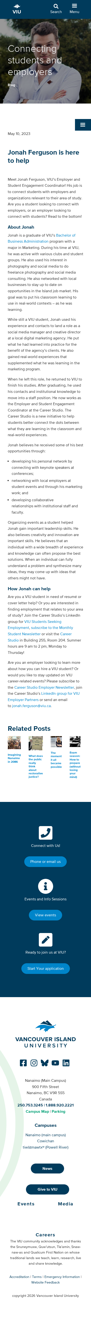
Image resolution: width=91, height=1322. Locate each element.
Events (26, 1203)
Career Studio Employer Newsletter (44, 687)
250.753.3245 (30, 1105)
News (47, 1168)
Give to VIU (48, 1189)
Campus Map (37, 1111)
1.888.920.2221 (60, 1105)
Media (66, 1203)
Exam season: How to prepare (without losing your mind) (75, 765)
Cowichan (45, 1141)
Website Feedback (45, 1282)
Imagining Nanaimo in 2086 (14, 758)
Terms (37, 1277)
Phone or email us (45, 861)
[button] (83, 125)
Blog (11, 85)
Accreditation (19, 1277)
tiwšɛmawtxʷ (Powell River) (45, 1147)
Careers (46, 1234)
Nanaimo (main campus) (45, 1135)
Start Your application (45, 968)
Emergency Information (62, 1277)
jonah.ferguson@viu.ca (31, 705)
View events (45, 915)
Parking (58, 1111)
